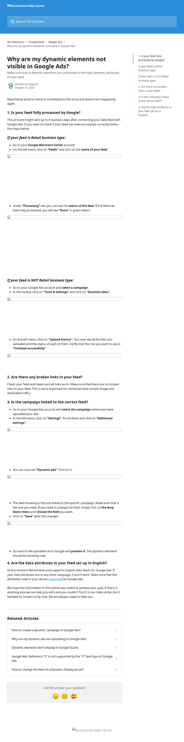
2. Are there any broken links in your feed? (152, 88)
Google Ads (55, 42)
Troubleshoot (36, 42)
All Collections (15, 42)
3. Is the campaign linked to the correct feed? (153, 99)
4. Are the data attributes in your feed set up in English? (155, 111)
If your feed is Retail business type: (150, 68)
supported (55, 579)
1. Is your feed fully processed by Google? (151, 58)
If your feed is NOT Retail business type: (153, 78)
